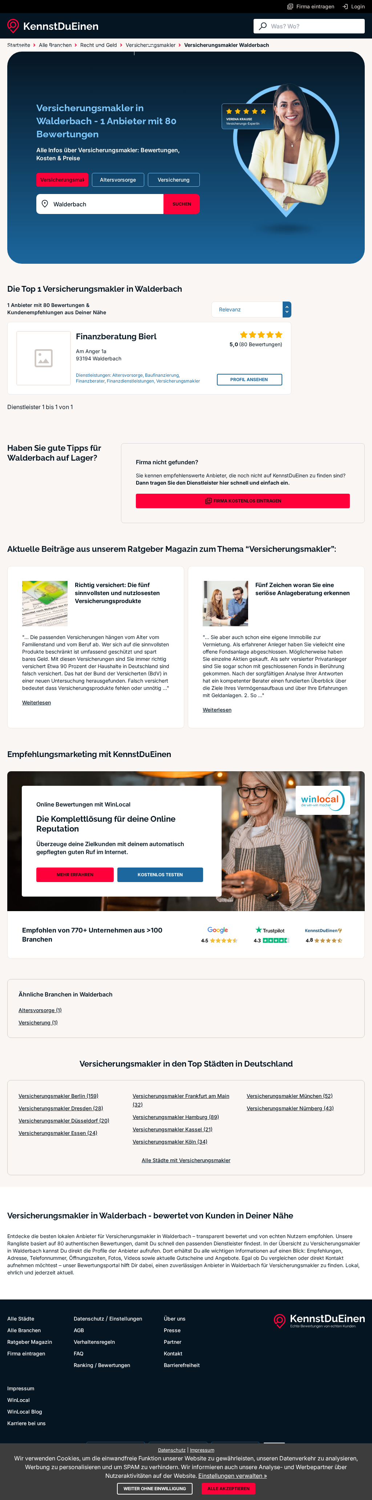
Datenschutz (89, 1318)
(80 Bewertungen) (260, 344)
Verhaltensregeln (94, 1342)
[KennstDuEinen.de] (52, 26)
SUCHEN (182, 204)
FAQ (79, 1353)
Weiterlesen (36, 702)
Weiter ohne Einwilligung (155, 1488)
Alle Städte (21, 48)
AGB (79, 1330)
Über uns (175, 1318)
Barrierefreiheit (182, 1365)
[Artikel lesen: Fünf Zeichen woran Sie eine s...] (225, 603)
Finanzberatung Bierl (116, 336)
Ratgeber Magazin (29, 1342)
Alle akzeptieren (228, 1488)
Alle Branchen (67, 48)
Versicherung (38, 1022)
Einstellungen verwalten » (232, 1475)
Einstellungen (125, 1318)
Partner (172, 1342)
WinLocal (18, 1400)
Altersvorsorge (40, 1010)
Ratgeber (110, 48)
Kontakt (173, 1353)
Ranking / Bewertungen (102, 1365)
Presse (172, 1330)
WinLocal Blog (24, 1411)
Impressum (20, 1388)
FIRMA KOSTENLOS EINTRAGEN (247, 501)
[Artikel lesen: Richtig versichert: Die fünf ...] (45, 603)
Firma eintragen (26, 1353)
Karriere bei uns (26, 1423)
